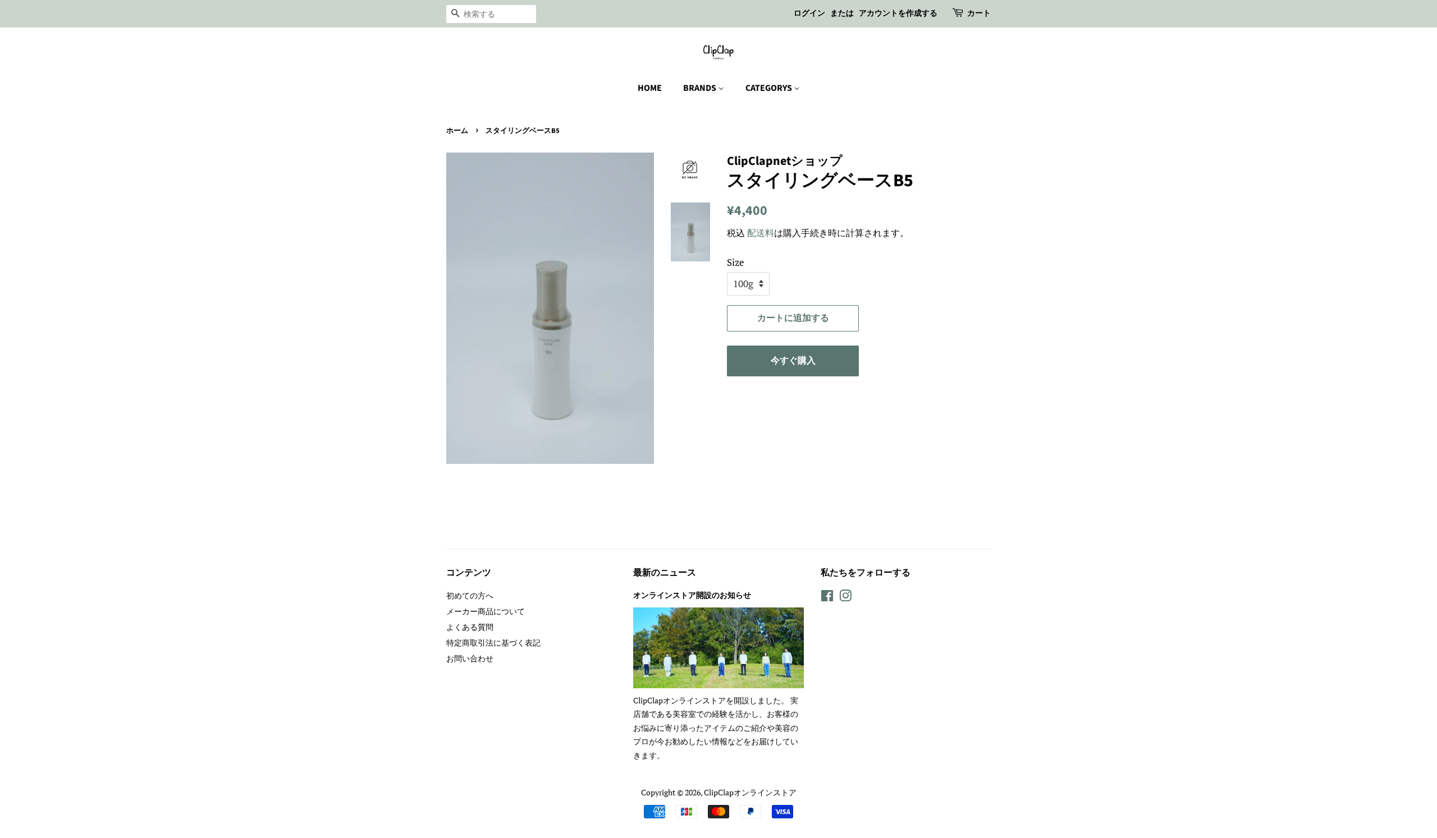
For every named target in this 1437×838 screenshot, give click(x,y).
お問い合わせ (469, 658)
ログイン (809, 13)
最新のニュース (664, 573)
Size (735, 262)
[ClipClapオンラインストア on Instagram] (845, 597)
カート (979, 13)
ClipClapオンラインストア (750, 792)
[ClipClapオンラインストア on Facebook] (827, 597)
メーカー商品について (485, 611)
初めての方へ (469, 595)
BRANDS (700, 88)
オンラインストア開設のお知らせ (692, 595)
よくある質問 (469, 626)
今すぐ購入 (793, 360)
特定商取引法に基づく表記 (493, 642)
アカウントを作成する (898, 13)
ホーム (457, 131)
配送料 (760, 233)
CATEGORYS (769, 88)
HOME (650, 88)
